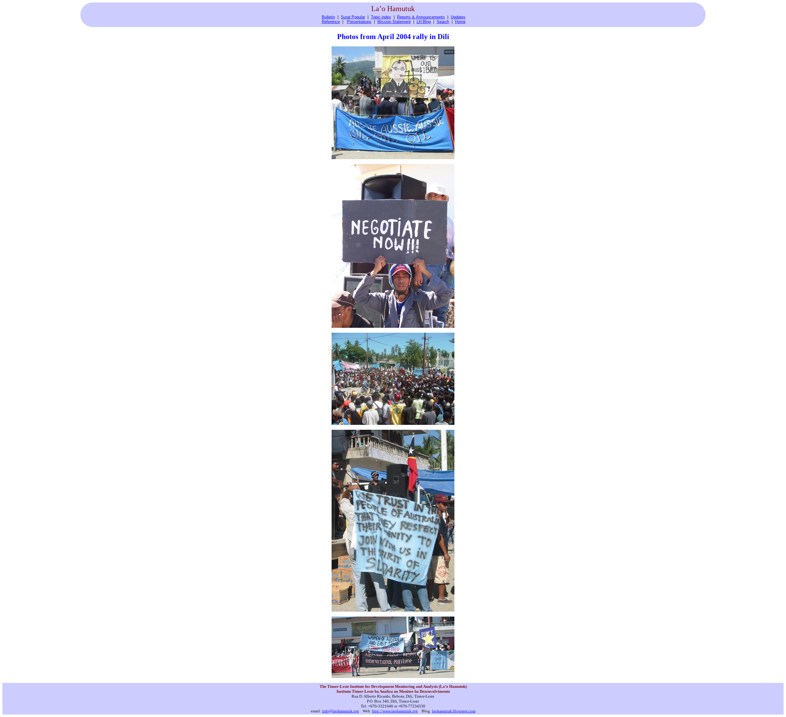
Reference (331, 21)
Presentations (359, 21)
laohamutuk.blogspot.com (454, 711)
